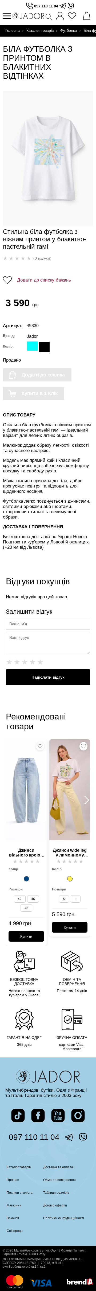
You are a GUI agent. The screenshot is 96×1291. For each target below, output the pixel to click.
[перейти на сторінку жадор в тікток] (18, 1115)
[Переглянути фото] (48, 158)
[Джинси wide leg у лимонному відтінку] (70, 878)
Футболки (68, 30)
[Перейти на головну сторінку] (28, 16)
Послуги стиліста (20, 1193)
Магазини (14, 1205)
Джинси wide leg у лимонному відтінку (70, 853)
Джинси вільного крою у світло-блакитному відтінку (26, 853)
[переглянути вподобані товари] (73, 16)
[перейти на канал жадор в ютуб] (58, 1115)
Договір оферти (55, 1205)
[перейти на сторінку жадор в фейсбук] (38, 1115)
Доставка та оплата (58, 1167)
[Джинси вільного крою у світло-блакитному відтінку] (26, 878)
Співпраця (15, 1231)
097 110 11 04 (46, 6)
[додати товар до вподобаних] (40, 746)
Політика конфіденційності (63, 1218)
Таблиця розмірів (56, 1193)
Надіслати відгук (48, 677)
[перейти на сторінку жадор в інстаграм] (78, 1115)
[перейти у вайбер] (70, 6)
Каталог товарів (40, 30)
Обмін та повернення (59, 1180)
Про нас (13, 1180)
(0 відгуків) (42, 258)
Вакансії (13, 1218)
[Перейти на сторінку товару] (26, 789)
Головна (12, 30)
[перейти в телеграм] (62, 6)
